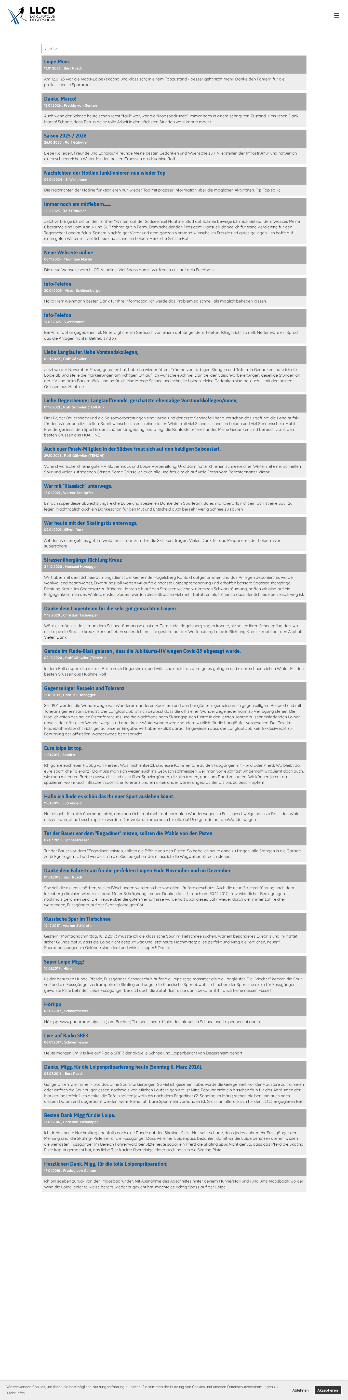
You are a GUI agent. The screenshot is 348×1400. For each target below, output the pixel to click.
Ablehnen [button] (300, 1390)
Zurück (51, 48)
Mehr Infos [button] (16, 1393)
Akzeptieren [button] (327, 1390)
